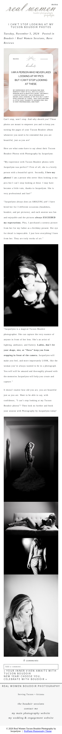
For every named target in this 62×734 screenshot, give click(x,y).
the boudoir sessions (31, 703)
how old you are (29, 390)
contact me (31, 708)
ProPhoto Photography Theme (38, 731)
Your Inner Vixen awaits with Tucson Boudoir (30, 672)
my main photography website (31, 713)
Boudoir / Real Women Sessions (24, 38)
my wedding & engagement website (31, 717)
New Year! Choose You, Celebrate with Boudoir (24, 678)
